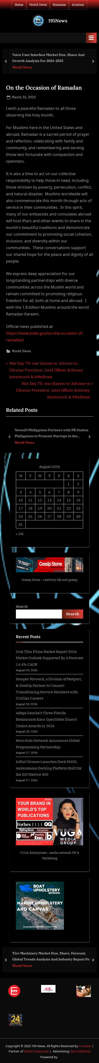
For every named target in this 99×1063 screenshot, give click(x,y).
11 (30, 500)
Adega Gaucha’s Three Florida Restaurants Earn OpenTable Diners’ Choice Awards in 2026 (46, 719)
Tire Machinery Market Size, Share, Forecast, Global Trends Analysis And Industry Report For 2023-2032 (51, 956)
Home (19, 5)
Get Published (80, 1051)
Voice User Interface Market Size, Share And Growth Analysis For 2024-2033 (48, 57)
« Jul (20, 533)
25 (30, 516)
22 (69, 508)
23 (78, 508)
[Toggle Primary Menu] (91, 38)
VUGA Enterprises (33, 853)
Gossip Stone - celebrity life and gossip (50, 580)
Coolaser (85, 1046)
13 (49, 500)
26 (40, 516)
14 (59, 500)
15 (69, 500)
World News (38, 5)
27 (49, 516)
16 (78, 500)
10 (21, 500)
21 (59, 508)
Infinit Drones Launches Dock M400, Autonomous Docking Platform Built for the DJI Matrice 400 (49, 768)
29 (69, 516)
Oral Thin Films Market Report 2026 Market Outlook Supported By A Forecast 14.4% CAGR (49, 658)
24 (21, 516)
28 (59, 516)
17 (21, 508)
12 (40, 500)
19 (40, 508)
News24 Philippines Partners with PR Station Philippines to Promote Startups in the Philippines (51, 433)
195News (57, 21)
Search (22, 606)
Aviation (78, 5)
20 (49, 508)
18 (30, 508)
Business (59, 5)
